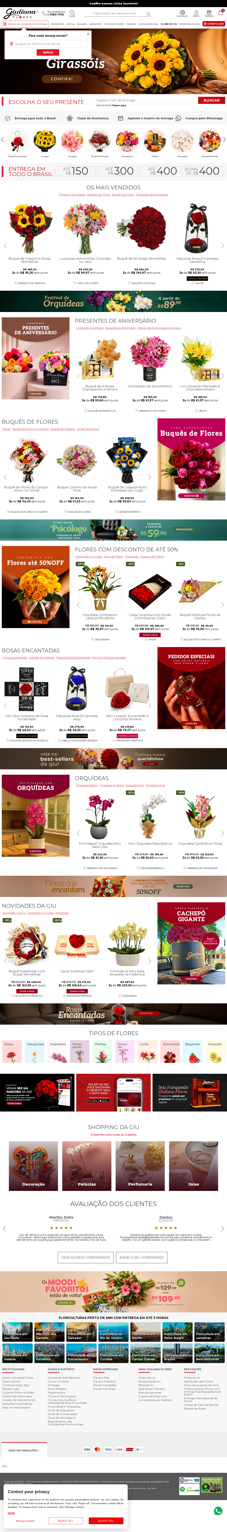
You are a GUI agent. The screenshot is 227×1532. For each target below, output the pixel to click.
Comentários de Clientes (155, 1400)
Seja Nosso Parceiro (152, 1389)
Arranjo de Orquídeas (102, 868)
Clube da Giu (169, 24)
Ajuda (72, 16)
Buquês (82, 24)
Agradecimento (129, 511)
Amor (199, 283)
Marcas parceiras (150, 1392)
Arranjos (95, 24)
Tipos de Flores (114, 24)
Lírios (202, 410)
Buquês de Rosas (99, 156)
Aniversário (127, 156)
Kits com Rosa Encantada (109, 657)
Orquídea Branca (152, 868)
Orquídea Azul (134, 785)
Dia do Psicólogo (104, 1389)
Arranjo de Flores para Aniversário (159, 328)
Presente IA (192, 1377)
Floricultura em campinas (207, 1336)
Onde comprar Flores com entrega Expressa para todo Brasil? (202, 1391)
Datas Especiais (148, 24)
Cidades (131, 24)
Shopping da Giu (190, 24)
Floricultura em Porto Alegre (175, 1336)
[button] (222, 61)
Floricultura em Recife (143, 1336)
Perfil (196, 16)
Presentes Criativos (129, 740)
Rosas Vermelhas (88, 429)
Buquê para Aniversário (121, 328)
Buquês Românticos (102, 410)
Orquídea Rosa (155, 785)
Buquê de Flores (210, 156)
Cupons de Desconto (153, 1396)
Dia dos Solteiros (104, 1381)
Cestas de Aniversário (90, 328)
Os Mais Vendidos (113, 187)
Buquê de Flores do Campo (202, 639)
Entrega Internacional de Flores (201, 1400)
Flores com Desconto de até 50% (126, 549)
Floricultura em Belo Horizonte (207, 1357)
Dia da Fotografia (104, 1385)
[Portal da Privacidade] (189, 1482)
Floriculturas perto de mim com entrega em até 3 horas (113, 1318)
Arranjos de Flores (98, 194)
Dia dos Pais (101, 1377)
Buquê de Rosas (195, 1408)
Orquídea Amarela (112, 785)
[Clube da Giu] (113, 1311)
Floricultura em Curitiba (111, 1357)
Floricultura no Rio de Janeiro (111, 1336)
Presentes (57, 24)
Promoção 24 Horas (89, 556)
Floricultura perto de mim (201, 1385)
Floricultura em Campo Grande (143, 1357)
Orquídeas (182, 156)
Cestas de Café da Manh (201, 1404)
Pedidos (209, 16)
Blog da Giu (146, 1385)
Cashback (182, 16)
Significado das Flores (198, 1381)
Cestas (70, 24)
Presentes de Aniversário (152, 194)
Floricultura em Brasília (175, 1357)
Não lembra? (111, 105)
